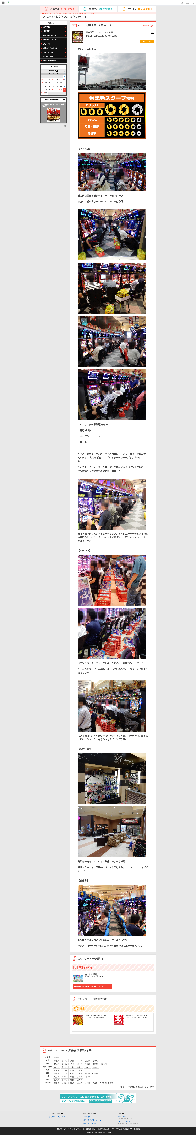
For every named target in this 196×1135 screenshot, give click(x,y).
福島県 (95, 1061)
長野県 (95, 1067)
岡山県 (72, 1077)
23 (42, 89)
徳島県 (56, 1080)
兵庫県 (79, 1073)
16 (42, 86)
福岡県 (56, 1083)
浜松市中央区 (73, 13)
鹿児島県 (103, 1083)
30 (42, 92)
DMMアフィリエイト (124, 1121)
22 (64, 86)
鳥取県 (56, 1077)
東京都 (95, 1064)
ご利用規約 (86, 1117)
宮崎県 (95, 1083)
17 (46, 86)
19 (53, 86)
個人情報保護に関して (89, 1129)
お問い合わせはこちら (90, 1123)
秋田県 (79, 1061)
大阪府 (72, 1073)
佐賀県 (64, 1083)
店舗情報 (58, 13)
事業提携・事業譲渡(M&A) (124, 1129)
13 (57, 82)
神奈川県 (103, 1064)
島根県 (64, 1077)
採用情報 (137, 1129)
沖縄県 (110, 1083)
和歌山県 (95, 1073)
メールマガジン (122, 1117)
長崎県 (72, 1083)
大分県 (87, 1083)
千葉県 (87, 1064)
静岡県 (65, 13)
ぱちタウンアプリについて (57, 1117)
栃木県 (64, 1064)
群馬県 (72, 1064)
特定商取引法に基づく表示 (106, 1129)
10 (46, 82)
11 (49, 82)
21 (61, 86)
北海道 (56, 1058)
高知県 (79, 1080)
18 (49, 86)
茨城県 (56, 1064)
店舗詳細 (146, 25)
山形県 (87, 1061)
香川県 (64, 1080)
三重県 (79, 1070)
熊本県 (79, 1083)
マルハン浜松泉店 (84, 13)
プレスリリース (69, 1129)
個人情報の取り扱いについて (92, 1120)
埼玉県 (79, 1064)
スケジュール (53, 67)
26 (53, 89)
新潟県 (56, 1067)
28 (61, 89)
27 (57, 89)
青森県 (56, 1061)
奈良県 (87, 1073)
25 (49, 89)
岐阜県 (56, 1070)
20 (57, 86)
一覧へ (65, 126)
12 (53, 82)
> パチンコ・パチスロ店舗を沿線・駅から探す (135, 1087)
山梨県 (87, 1067)
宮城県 (72, 1061)
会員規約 (78, 1129)
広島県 (79, 1077)
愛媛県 (72, 1080)
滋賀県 (56, 1073)
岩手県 (64, 1061)
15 (64, 82)
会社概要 (59, 1129)
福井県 (79, 1067)
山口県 (87, 1077)
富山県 (64, 1067)
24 (46, 89)
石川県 (72, 1067)
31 (46, 92)
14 (61, 82)
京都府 (64, 1073)
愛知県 (72, 1070)
